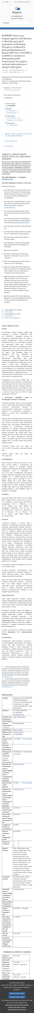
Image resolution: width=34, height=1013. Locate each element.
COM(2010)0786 (19, 764)
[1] (7, 203)
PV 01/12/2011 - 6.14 (13, 118)
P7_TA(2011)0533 (12, 125)
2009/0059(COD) (16, 88)
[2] (7, 213)
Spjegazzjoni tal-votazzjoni (15, 120)
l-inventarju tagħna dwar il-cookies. (17, 1009)
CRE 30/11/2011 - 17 (13, 113)
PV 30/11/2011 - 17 (12, 111)
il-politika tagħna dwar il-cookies (16, 1007)
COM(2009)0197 (10, 207)
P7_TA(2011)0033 (7, 316)
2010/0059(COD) (7, 687)
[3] (7, 215)
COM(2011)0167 (24, 222)
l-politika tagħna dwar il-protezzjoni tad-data (16, 1005)
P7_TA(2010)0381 (7, 312)
